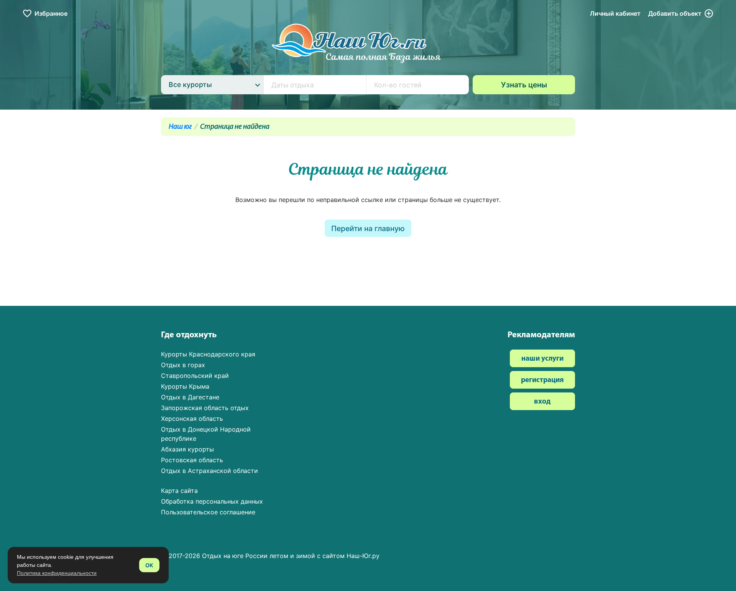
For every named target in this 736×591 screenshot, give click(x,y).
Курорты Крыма (185, 386)
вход (542, 401)
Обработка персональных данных (212, 501)
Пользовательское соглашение (208, 512)
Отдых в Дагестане (190, 397)
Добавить (675, 13)
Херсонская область (192, 418)
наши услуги (542, 359)
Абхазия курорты (187, 449)
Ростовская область (192, 460)
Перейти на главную (368, 228)
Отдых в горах (183, 365)
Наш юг (180, 127)
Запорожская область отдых (205, 408)
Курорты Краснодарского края (208, 354)
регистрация (542, 380)
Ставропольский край (195, 375)
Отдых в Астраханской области (209, 470)
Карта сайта (179, 490)
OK (149, 565)
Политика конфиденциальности (57, 573)
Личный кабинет (615, 13)
